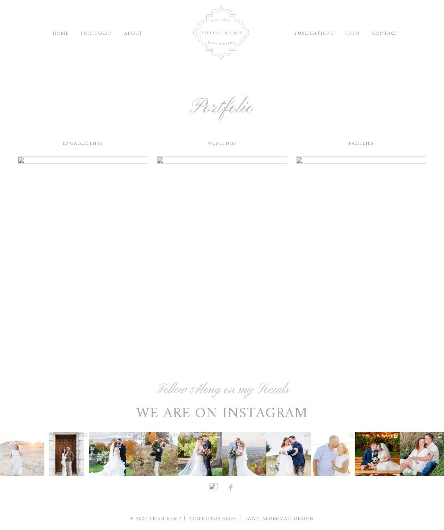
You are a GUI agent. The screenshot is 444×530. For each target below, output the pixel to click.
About (133, 33)
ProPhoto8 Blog (212, 518)
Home (61, 33)
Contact (385, 33)
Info (353, 33)
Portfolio (96, 33)
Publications (314, 33)
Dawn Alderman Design (279, 518)
